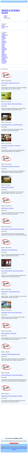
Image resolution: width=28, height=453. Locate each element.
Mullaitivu (4, 55)
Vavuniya (4, 63)
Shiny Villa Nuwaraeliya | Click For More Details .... (12, 270)
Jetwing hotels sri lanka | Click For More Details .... (12, 375)
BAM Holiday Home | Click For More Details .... (12, 312)
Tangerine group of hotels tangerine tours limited (11, 396)
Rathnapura (4, 60)
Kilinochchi (4, 48)
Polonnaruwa (4, 58)
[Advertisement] (14, 419)
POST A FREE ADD (14, 443)
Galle (3, 39)
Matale (3, 52)
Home (3, 25)
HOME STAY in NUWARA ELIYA (9, 249)
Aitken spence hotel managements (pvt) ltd (10, 354)
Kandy (3, 45)
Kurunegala (4, 49)
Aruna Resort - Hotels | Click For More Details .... (12, 103)
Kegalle (3, 47)
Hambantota (4, 42)
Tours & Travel (5, 26)
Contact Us (14, 449)
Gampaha (4, 41)
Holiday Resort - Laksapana (7, 208)
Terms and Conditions (16, 448)
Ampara (3, 33)
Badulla (3, 36)
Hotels (3, 27)
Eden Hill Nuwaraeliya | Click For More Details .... (12, 124)
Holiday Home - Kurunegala (7, 187)
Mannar (3, 50)
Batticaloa (4, 37)
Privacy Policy (8, 448)
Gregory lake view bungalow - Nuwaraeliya (10, 145)
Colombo (4, 38)
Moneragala (4, 54)
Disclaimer (24, 448)
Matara (3, 53)
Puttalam (3, 59)
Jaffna (3, 43)
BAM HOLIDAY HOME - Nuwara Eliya (10, 166)
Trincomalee (4, 61)
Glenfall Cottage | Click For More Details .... (10, 291)
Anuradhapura (5, 34)
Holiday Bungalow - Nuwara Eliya (8, 333)
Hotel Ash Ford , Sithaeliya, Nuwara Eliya (10, 83)
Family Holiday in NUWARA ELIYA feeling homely (12, 229)
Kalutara (3, 44)
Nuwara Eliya (5, 56)
